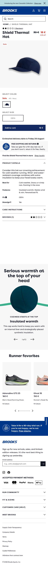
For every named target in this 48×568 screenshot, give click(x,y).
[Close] (45, 3)
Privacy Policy (7, 541)
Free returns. (25, 431)
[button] (24, 64)
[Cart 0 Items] (39, 10)
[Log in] (33, 10)
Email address (7, 460)
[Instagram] (3, 472)
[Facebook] (9, 472)
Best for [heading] (5, 183)
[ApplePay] (38, 482)
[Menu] (44, 10)
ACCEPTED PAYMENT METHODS (17, 478)
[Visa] (5, 482)
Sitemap (5, 546)
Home (6, 24)
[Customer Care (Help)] (24, 507)
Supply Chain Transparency (12, 527)
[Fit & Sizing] (24, 499)
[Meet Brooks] (24, 514)
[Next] (32, 339)
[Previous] (16, 339)
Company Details (8, 532)
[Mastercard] (14, 482)
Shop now (37, 3)
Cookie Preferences (9, 551)
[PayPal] (22, 482)
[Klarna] (30, 482)
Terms (4, 537)
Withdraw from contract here (12, 555)
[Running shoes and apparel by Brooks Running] (9, 10)
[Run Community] (24, 492)
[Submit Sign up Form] (43, 463)
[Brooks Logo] (24, 442)
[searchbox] (26, 19)
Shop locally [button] (40, 156)
